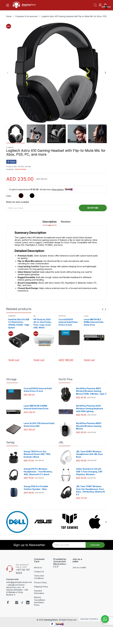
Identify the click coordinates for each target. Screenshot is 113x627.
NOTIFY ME (92, 208)
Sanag (10, 442)
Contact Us (39, 571)
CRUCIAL (37, 316)
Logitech (9, 147)
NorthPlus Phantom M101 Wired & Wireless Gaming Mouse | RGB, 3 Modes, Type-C (91, 391)
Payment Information (39, 592)
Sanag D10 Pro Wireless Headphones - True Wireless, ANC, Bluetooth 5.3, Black (38, 471)
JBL (61, 442)
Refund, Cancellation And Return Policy (39, 601)
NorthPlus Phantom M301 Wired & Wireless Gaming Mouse (88, 426)
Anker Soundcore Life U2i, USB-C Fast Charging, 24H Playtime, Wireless (89, 471)
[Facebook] (8, 603)
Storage (11, 379)
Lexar (61, 316)
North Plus (65, 379)
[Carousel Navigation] (104, 309)
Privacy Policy (40, 582)
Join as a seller (79, 567)
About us (38, 567)
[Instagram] (16, 603)
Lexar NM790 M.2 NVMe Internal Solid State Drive (68, 322)
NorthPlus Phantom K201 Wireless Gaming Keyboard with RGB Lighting (89, 408)
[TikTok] (22, 602)
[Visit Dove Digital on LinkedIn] (27, 603)
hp (9, 316)
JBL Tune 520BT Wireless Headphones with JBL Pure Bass (89, 454)
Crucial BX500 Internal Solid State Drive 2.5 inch (43, 322)
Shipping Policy (41, 586)
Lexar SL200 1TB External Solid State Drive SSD (93, 322)
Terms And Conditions (39, 577)
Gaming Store (51, 620)
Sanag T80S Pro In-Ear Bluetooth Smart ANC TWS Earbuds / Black (37, 454)
